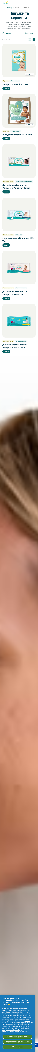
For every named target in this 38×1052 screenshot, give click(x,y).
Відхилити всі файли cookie (17, 1042)
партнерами (23, 1008)
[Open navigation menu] (35, 2)
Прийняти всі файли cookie (17, 1037)
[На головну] (6, 2)
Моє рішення (17, 1047)
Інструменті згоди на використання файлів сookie (15, 1029)
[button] (30, 33)
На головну (8, 8)
